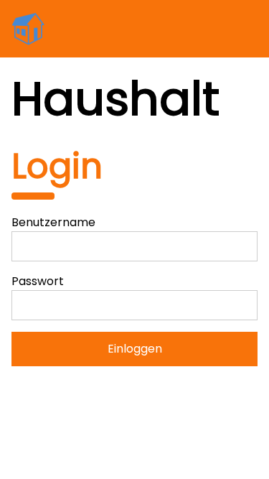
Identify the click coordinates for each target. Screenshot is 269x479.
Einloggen (135, 348)
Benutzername (53, 222)
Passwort (37, 281)
